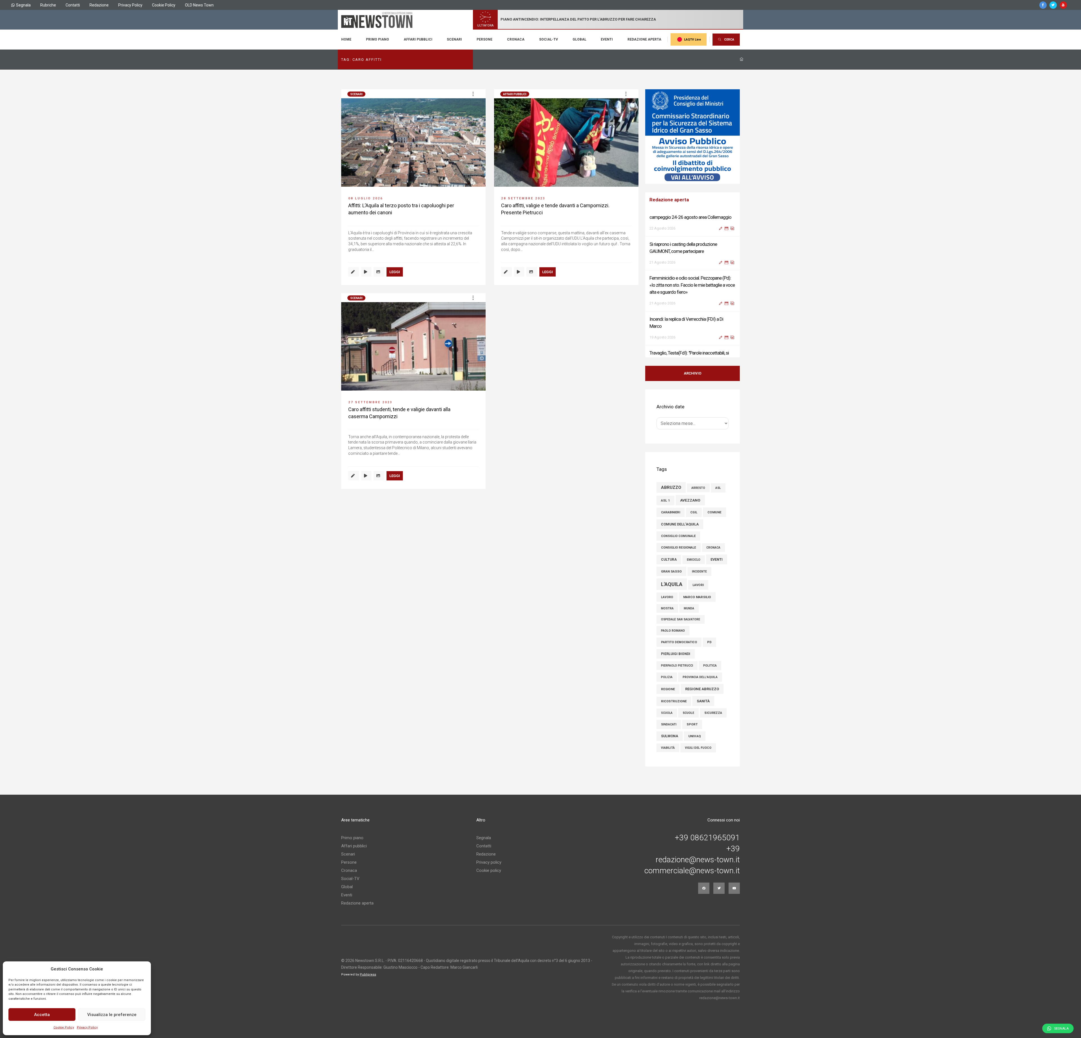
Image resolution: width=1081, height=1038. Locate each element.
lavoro (667, 597)
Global (579, 39)
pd (709, 642)
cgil (693, 512)
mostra (667, 608)
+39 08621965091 (707, 837)
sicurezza (713, 713)
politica (710, 665)
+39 (733, 848)
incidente (699, 571)
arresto (698, 487)
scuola (667, 712)
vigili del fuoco (698, 748)
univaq (694, 736)
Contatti (73, 5)
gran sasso (671, 571)
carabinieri (670, 512)
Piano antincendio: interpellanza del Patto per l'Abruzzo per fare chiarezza (578, 19)
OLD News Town (199, 5)
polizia (667, 677)
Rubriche (48, 5)
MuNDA (689, 608)
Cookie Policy (63, 1027)
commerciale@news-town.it (692, 870)
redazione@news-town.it (698, 859)
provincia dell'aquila (700, 677)
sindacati (668, 724)
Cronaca (515, 39)
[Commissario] (692, 136)
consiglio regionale (678, 547)
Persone (484, 39)
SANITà (703, 701)
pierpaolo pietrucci (677, 665)
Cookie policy (488, 870)
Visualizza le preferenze (112, 1014)
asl (718, 488)
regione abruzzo (702, 689)
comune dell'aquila (680, 524)
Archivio (692, 373)
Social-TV (548, 39)
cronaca (713, 547)
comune (714, 512)
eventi (717, 559)
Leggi (394, 272)
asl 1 (665, 500)
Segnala (23, 5)
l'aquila (671, 584)
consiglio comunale (678, 536)
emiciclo (693, 559)
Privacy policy (488, 862)
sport (692, 724)
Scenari (454, 39)
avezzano (690, 500)
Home (346, 39)
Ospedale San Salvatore (680, 619)
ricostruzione (674, 701)
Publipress (368, 974)
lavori (698, 585)
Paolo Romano (673, 630)
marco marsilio (697, 597)
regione (668, 689)
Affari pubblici (418, 39)
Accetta (42, 1014)
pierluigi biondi (675, 654)
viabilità (668, 747)
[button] (473, 93)
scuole (688, 713)
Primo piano (377, 39)
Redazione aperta (644, 39)
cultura (669, 560)
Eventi (607, 39)
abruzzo (671, 487)
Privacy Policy (87, 1027)
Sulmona (669, 736)
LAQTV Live (692, 39)
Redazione (99, 5)
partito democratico (679, 642)
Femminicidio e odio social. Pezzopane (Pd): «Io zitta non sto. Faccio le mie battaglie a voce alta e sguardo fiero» (692, 263)
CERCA (729, 39)
